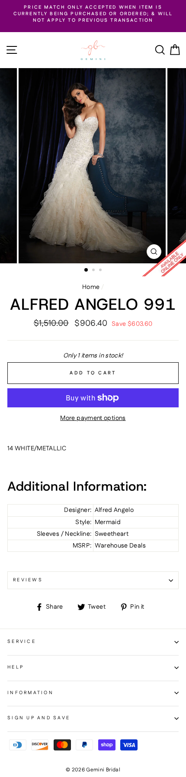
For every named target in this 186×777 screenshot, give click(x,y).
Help (15, 667)
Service (21, 641)
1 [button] (86, 270)
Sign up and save (38, 718)
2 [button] (94, 271)
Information (30, 692)
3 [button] (101, 271)
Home (90, 287)
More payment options (92, 418)
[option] (93, 14)
